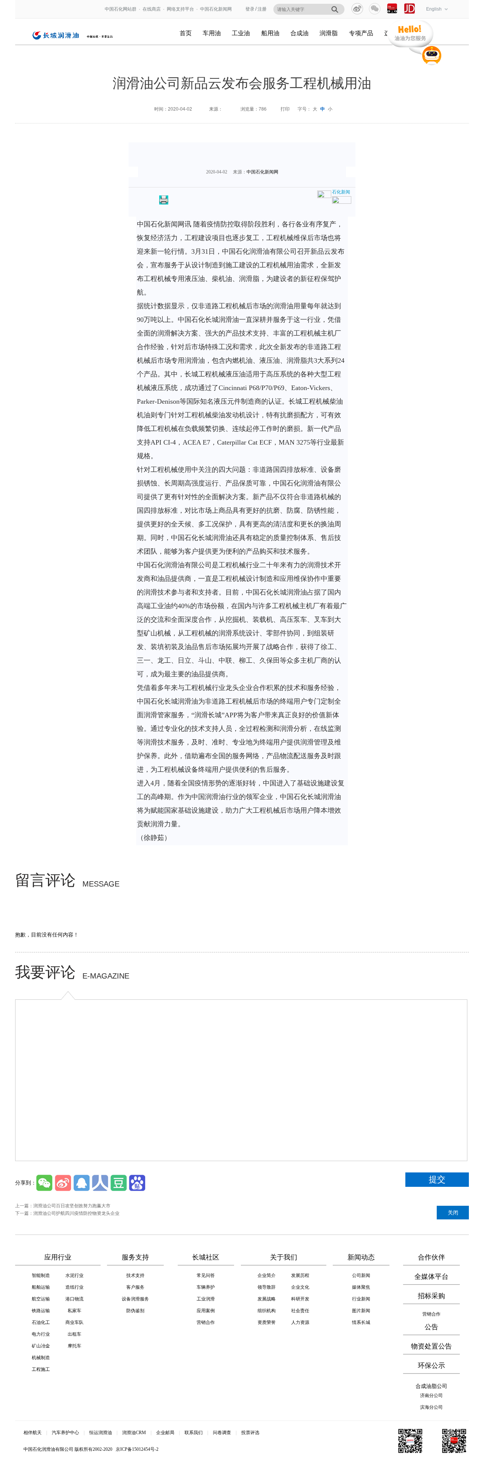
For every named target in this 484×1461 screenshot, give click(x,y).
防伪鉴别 (135, 1310)
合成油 (299, 33)
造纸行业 (74, 1287)
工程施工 (41, 1369)
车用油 (212, 33)
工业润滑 (206, 1299)
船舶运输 (41, 1287)
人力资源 (300, 1322)
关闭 (453, 1213)
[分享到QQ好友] (81, 1183)
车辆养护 (206, 1287)
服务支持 (135, 1257)
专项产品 (361, 33)
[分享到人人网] (100, 1183)
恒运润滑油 (100, 1432)
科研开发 (300, 1299)
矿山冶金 (41, 1346)
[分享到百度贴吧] (137, 1183)
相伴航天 (32, 1432)
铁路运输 (41, 1310)
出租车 (74, 1334)
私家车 (74, 1310)
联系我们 (194, 1432)
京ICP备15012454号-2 (137, 1449)
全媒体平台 (431, 1276)
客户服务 (135, 1287)
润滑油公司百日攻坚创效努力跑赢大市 (71, 1205)
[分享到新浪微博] (357, 8)
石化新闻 (341, 192)
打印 (285, 109)
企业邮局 (165, 1432)
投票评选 (250, 1432)
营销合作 (206, 1322)
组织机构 (267, 1310)
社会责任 (300, 1310)
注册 (262, 9)
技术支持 (135, 1275)
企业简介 (267, 1275)
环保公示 (431, 1365)
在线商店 (152, 9)
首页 (186, 33)
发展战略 (267, 1299)
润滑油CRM (134, 1432)
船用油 (270, 33)
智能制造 (41, 1275)
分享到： (25, 1183)
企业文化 (300, 1287)
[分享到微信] (375, 8)
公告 (431, 1327)
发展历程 (300, 1275)
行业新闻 (361, 1299)
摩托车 (74, 1346)
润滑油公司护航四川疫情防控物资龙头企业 (76, 1213)
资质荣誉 (267, 1322)
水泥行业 (74, 1275)
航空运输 (41, 1299)
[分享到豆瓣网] (118, 1183)
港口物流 (74, 1299)
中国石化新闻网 (216, 9)
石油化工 (41, 1322)
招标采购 (431, 1296)
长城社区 (205, 1257)
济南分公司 (431, 1395)
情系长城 (361, 1322)
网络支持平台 (182, 9)
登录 (249, 9)
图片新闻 (361, 1310)
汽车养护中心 (65, 1432)
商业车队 (74, 1322)
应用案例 (206, 1310)
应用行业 (57, 1257)
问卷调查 (222, 1432)
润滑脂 (329, 33)
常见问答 (206, 1275)
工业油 (241, 33)
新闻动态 (361, 1257)
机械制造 (41, 1357)
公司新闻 (361, 1275)
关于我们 (283, 1257)
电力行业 (41, 1334)
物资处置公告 (431, 1346)
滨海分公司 (431, 1407)
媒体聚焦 (361, 1287)
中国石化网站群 (121, 9)
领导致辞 (267, 1287)
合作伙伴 (431, 1257)
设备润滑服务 (135, 1299)
